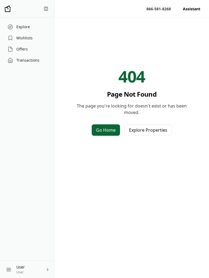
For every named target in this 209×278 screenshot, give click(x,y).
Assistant (191, 8)
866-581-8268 (158, 8)
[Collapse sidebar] (46, 8)
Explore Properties (148, 130)
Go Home (106, 130)
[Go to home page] (7, 8)
